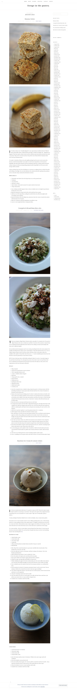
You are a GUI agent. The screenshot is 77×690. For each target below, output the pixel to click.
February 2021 (57, 54)
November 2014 (57, 148)
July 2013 (56, 172)
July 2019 (56, 78)
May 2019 (56, 81)
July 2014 (56, 154)
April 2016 (56, 123)
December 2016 (57, 112)
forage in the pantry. (38, 6)
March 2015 (56, 142)
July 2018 (56, 90)
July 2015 (56, 136)
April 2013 (56, 176)
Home (25, 1)
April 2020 (56, 69)
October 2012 (56, 185)
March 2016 (56, 124)
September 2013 (57, 169)
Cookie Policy (42, 686)
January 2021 (56, 56)
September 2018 (57, 87)
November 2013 (57, 166)
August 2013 (56, 170)
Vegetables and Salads (38, 210)
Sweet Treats (38, 21)
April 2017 (56, 106)
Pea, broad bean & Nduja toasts (59, 27)
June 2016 (56, 120)
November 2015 (57, 130)
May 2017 (56, 105)
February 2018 (57, 97)
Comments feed (57, 198)
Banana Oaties (30, 19)
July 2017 (56, 102)
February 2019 (57, 82)
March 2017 (56, 108)
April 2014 (56, 158)
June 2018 (56, 91)
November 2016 (57, 114)
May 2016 (56, 121)
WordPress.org (57, 199)
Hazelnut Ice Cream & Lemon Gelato (29, 441)
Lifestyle (39, 1)
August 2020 (56, 63)
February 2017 (57, 109)
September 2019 (57, 76)
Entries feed (56, 196)
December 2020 (57, 57)
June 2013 (56, 173)
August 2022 (56, 47)
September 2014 (57, 151)
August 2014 (56, 152)
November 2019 (57, 73)
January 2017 (56, 111)
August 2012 (56, 188)
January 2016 (56, 127)
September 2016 (57, 117)
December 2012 (57, 182)
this (22, 531)
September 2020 (57, 62)
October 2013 (56, 167)
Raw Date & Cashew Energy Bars (59, 29)
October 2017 (56, 99)
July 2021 (56, 51)
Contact (46, 1)
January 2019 (56, 84)
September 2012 (57, 187)
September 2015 (57, 133)
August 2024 (56, 44)
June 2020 (56, 66)
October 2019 (56, 75)
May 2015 (56, 139)
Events (51, 1)
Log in (55, 195)
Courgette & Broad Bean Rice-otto (29, 208)
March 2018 (56, 96)
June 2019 (56, 79)
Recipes (34, 1)
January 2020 (56, 72)
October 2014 (56, 149)
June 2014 (56, 155)
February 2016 (57, 126)
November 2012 (57, 184)
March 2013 (56, 178)
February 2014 (57, 161)
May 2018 (56, 93)
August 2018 (56, 88)
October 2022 (56, 45)
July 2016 (56, 118)
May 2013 (56, 175)
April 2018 (56, 94)
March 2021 (56, 53)
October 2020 (56, 60)
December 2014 (57, 146)
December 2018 (57, 85)
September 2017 (57, 100)
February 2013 (57, 179)
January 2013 (56, 181)
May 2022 (56, 48)
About (29, 1)
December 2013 (57, 164)
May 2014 (56, 157)
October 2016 (56, 115)
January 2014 (56, 163)
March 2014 (56, 160)
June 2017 (56, 103)
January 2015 (56, 145)
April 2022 (56, 50)
